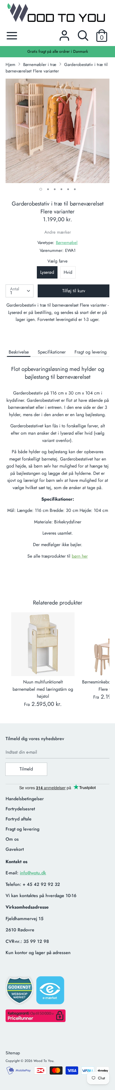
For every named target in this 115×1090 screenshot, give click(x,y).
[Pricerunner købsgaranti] (36, 1020)
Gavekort (15, 849)
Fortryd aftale (19, 819)
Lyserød (47, 272)
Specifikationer (52, 352)
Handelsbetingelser (25, 798)
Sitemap (13, 1053)
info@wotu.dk (33, 873)
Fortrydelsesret (20, 809)
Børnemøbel (67, 243)
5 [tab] (68, 189)
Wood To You (43, 1060)
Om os (12, 839)
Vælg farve (57, 261)
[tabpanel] (57, 131)
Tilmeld (26, 769)
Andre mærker (57, 232)
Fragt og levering (91, 352)
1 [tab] (40, 189)
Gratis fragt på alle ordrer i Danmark (57, 51)
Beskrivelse (19, 352)
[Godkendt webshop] (20, 992)
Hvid (68, 272)
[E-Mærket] (50, 992)
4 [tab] (61, 189)
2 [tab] (48, 189)
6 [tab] (75, 189)
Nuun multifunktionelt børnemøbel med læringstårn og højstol (43, 689)
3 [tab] (55, 189)
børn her (80, 556)
